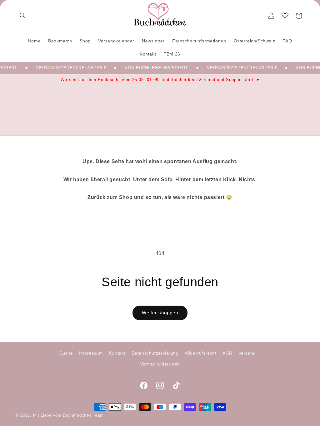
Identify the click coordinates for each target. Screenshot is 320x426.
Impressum (91, 353)
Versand (247, 353)
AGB (227, 353)
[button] (22, 15)
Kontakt (117, 353)
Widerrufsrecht (200, 353)
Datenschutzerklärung (155, 353)
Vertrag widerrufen (160, 363)
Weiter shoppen (160, 312)
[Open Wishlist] (285, 15)
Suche (66, 353)
